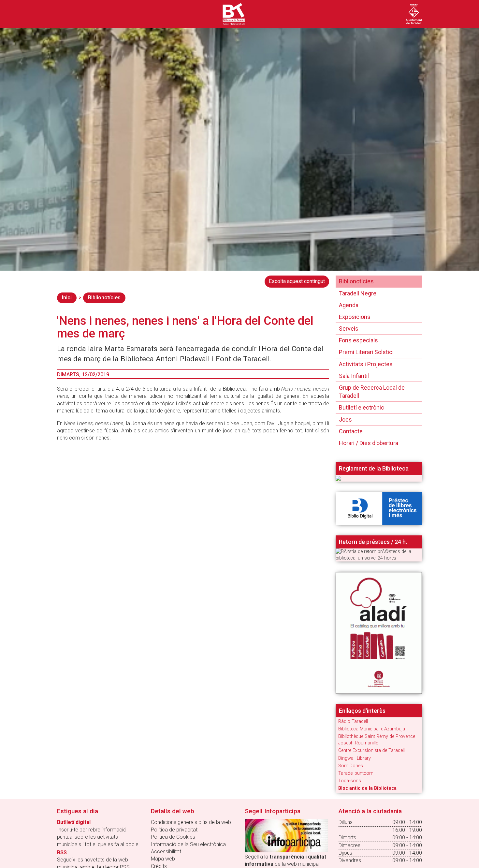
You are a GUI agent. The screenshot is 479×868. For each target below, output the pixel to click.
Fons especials (358, 340)
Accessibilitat (166, 851)
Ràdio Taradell (353, 721)
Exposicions (354, 316)
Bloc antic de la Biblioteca (367, 788)
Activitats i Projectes (366, 364)
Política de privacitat (174, 830)
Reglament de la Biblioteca (374, 468)
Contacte (351, 431)
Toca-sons (349, 781)
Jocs (345, 419)
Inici (67, 297)
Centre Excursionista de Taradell (371, 750)
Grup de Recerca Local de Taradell (372, 391)
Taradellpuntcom (355, 773)
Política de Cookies (173, 837)
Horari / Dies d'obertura (368, 443)
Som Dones (350, 766)
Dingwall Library (354, 758)
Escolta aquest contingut (297, 281)
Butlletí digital (74, 822)
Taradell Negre (357, 293)
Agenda (348, 305)
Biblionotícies (104, 297)
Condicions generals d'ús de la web (191, 822)
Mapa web (163, 859)
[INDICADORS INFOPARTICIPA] (286, 835)
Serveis (348, 328)
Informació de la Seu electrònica (188, 844)
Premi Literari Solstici (366, 352)
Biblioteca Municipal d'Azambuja (371, 729)
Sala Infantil (354, 375)
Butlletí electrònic (361, 407)
